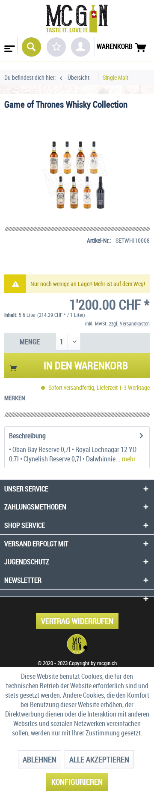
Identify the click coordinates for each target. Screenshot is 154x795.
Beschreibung (27, 435)
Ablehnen (39, 759)
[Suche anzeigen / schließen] (31, 47)
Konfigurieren (77, 782)
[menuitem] (9, 45)
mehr (128, 459)
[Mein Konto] (80, 47)
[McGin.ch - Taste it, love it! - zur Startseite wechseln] (77, 18)
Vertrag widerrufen (77, 621)
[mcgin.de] (77, 644)
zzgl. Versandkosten (129, 323)
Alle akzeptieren (99, 759)
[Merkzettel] (56, 47)
